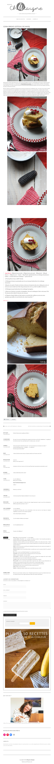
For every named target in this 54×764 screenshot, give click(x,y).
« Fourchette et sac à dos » (26, 83)
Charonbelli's (6, 489)
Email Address (6, 590)
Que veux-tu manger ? (10, 621)
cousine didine (6, 439)
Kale (23, 761)
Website (5, 595)
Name (4, 584)
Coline (4, 478)
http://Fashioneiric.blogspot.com (19, 482)
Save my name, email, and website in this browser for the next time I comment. (16, 611)
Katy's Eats (5, 432)
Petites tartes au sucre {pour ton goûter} (38, 426)
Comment (5, 601)
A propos (35, 19)
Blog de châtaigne (31, 759)
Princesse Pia (6, 518)
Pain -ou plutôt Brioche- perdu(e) (13, 426)
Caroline (5, 495)
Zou (32, 623)
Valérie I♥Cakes (6, 572)
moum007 (5, 472)
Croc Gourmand (7, 508)
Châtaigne (5, 537)
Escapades (28, 19)
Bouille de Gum (6, 459)
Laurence (5, 445)
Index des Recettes (20, 19)
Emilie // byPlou (6, 524)
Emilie (4, 453)
